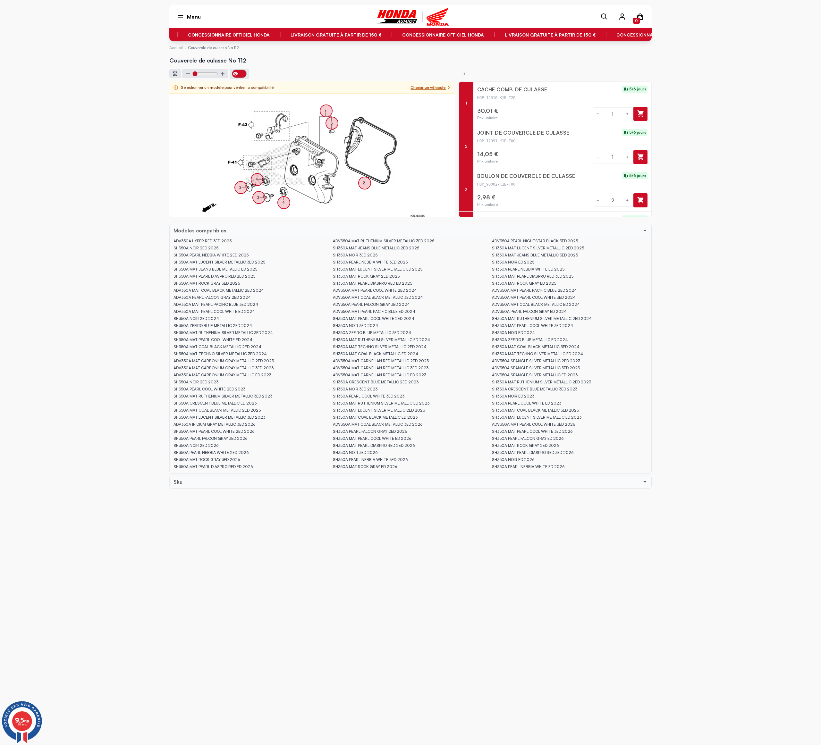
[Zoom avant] (222, 74)
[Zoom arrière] (188, 74)
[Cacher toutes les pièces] (464, 73)
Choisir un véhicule (428, 87)
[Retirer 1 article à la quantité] (597, 114)
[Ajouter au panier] (640, 114)
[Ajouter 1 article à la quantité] (627, 114)
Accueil (176, 48)
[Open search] (604, 16)
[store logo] (397, 17)
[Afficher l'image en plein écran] (175, 74)
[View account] (622, 16)
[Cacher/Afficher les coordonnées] (239, 74)
